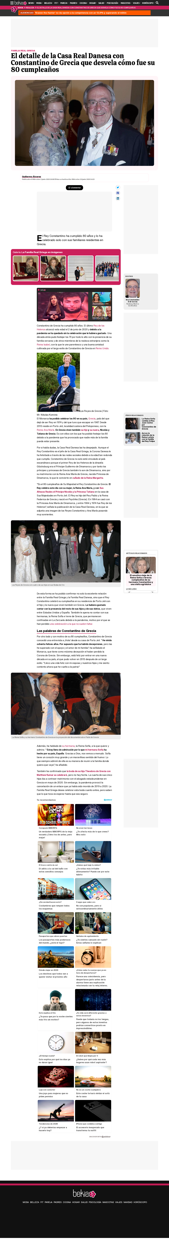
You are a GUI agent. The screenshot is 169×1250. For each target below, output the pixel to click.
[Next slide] (152, 572)
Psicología (95, 1202)
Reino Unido (102, 348)
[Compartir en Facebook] (118, 193)
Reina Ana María (45, 430)
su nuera (94, 430)
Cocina (67, 1202)
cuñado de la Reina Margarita (88, 477)
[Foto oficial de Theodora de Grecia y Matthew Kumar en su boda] (81, 281)
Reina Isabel (43, 344)
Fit (41, 1202)
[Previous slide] (129, 572)
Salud (84, 1202)
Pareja (48, 1202)
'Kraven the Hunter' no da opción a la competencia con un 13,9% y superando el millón (73, 12)
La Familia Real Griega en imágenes (42, 252)
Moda (26, 1202)
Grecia (92, 418)
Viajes (118, 1202)
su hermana (68, 746)
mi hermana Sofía (94, 749)
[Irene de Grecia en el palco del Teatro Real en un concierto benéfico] (26, 281)
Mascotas (108, 1202)
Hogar (76, 1202)
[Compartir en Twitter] (118, 187)
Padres (58, 1202)
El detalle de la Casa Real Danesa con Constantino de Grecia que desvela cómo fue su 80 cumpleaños (86, 7)
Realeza (30, 7)
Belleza (34, 1202)
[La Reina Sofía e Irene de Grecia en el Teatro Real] (53, 281)
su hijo (84, 430)
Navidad (128, 1202)
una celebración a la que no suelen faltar (71, 624)
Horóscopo (140, 1202)
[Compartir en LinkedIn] (118, 198)
